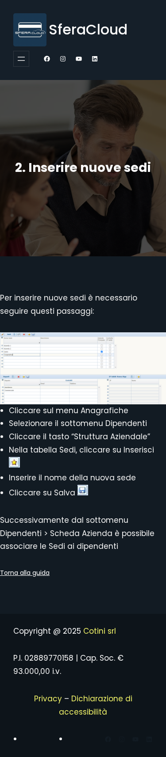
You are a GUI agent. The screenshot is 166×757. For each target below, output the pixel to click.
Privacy (48, 698)
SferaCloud (88, 29)
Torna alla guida (25, 572)
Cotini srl (99, 631)
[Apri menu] (21, 59)
